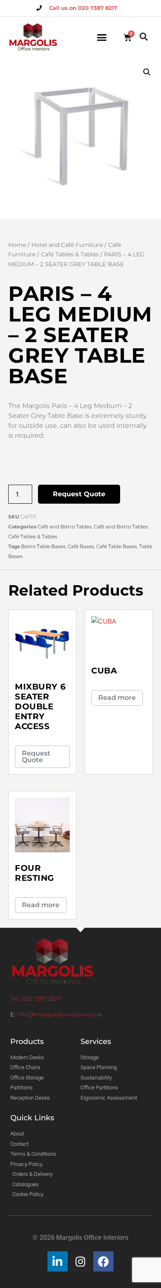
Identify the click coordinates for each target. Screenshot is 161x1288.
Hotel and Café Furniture (67, 245)
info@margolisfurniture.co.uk (59, 1014)
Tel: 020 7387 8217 (35, 998)
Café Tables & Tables (70, 254)
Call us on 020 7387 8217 (83, 8)
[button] (102, 37)
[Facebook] (103, 1261)
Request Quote (79, 494)
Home (17, 245)
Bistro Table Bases (43, 546)
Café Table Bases (116, 546)
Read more (117, 697)
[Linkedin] (57, 1261)
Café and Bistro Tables (65, 526)
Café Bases (81, 546)
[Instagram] (81, 1261)
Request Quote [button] (36, 756)
